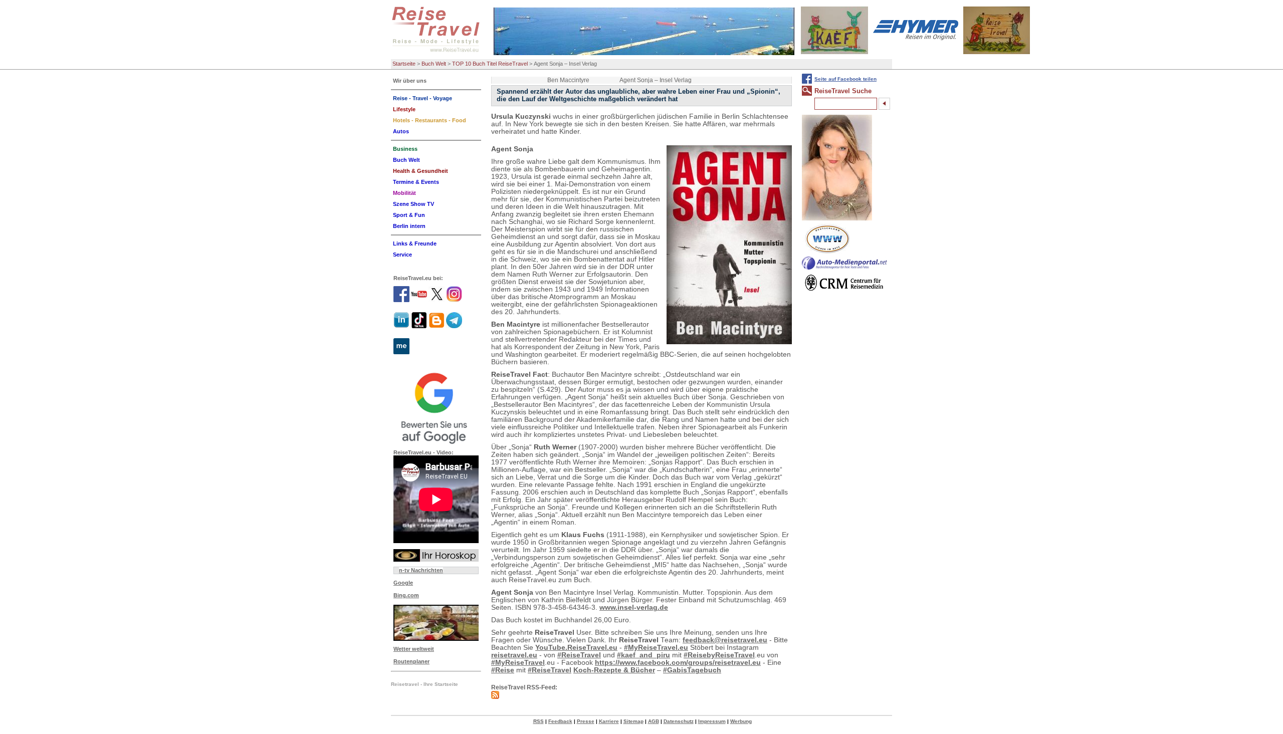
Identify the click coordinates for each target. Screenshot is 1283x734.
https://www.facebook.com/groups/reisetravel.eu (678, 662)
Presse (585, 721)
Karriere (609, 721)
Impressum (712, 721)
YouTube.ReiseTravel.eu (576, 647)
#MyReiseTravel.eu (656, 647)
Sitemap (633, 721)
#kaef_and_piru (643, 655)
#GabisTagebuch (692, 670)
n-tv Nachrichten (421, 570)
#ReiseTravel (579, 655)
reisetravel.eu (514, 655)
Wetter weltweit (413, 649)
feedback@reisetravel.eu (725, 640)
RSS (538, 721)
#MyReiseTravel (518, 662)
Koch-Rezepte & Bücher (614, 670)
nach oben (1258, 725)
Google (403, 583)
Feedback (560, 721)
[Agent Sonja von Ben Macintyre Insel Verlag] (729, 244)
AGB (653, 721)
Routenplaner (411, 661)
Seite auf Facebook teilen (845, 79)
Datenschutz (679, 721)
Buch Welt (433, 64)
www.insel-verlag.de (633, 607)
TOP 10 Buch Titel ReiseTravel (490, 64)
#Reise (502, 670)
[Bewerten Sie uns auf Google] (436, 406)
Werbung (741, 721)
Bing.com (406, 595)
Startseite (403, 64)
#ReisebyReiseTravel (719, 655)
